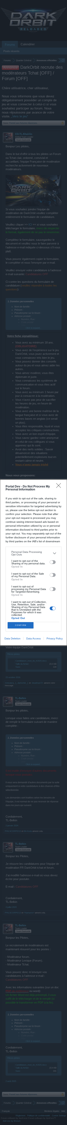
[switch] (53, 562)
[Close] (59, 486)
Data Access (33, 638)
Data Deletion (12, 638)
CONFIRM (20, 625)
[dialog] (33, 562)
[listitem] (33, 553)
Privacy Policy (55, 638)
